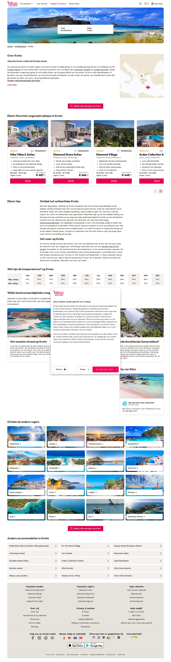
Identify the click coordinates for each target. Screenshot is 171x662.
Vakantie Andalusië (85, 597)
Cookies (85, 615)
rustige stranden (101, 70)
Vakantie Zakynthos (85, 594)
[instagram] (39, 639)
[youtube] (52, 639)
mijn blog (128, 411)
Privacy (85, 612)
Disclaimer (85, 627)
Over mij (34, 612)
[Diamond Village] (114, 153)
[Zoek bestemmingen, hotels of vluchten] (140, 3)
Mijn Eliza (136, 615)
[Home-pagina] (12, 3)
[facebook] (33, 639)
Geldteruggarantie (136, 619)
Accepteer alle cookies (104, 369)
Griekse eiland (13, 70)
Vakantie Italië (34, 597)
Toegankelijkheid (85, 619)
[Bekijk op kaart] (141, 75)
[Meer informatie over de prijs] (45, 175)
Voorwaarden (72, 654)
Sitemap (34, 627)
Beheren (59, 369)
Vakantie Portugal (35, 601)
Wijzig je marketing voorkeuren (85, 623)
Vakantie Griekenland (34, 590)
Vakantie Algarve (85, 601)
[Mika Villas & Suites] (28, 153)
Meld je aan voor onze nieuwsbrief (136, 623)
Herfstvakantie (136, 601)
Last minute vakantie (136, 590)
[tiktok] (46, 639)
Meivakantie (136, 594)
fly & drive (52, 206)
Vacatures (34, 619)
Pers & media (34, 623)
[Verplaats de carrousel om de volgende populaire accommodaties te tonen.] (161, 191)
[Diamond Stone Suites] (71, 153)
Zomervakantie (136, 597)
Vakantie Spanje (34, 594)
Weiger (82, 369)
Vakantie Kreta (85, 590)
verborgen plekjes (82, 70)
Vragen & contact (136, 612)
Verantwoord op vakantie (34, 615)
